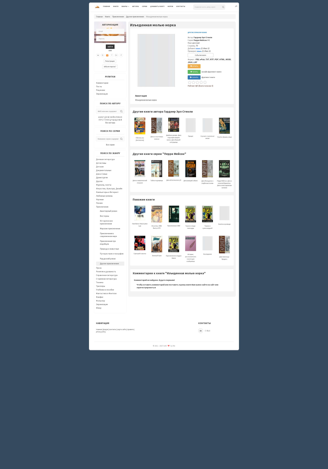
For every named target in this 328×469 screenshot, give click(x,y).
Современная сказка (159, 386)
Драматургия (102, 177)
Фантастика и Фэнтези (106, 293)
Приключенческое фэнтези (163, 351)
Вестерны (104, 216)
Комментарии (102, 83)
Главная (106, 6)
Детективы (101, 163)
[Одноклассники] (107, 55)
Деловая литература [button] (131, 13)
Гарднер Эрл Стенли (203, 37)
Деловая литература (159, 13)
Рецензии (100, 90)
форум (105, 329)
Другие (99, 181)
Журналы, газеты (103, 185)
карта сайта (121, 329)
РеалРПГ (154, 357)
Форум (170, 6)
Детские (100, 166)
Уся (152, 420)
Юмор (98, 308)
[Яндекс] (112, 55)
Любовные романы (104, 196)
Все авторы (110, 122)
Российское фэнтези (160, 363)
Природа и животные (109, 249)
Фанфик (99, 297)
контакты (112, 329)
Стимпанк (155, 397)
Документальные (103, 170)
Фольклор (100, 301)
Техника (99, 282)
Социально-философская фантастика (167, 391)
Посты (99, 86)
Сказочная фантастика (161, 369)
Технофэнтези (157, 409)
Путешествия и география (112, 253)
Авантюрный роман (108, 211)
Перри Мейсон (200, 40)
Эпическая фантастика (161, 437)
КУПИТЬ (195, 66)
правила (130, 329)
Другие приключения (135, 16)
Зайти (110, 46)
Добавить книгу (157, 6)
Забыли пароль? (110, 67)
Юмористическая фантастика (164, 460)
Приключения (118, 16)
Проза (99, 268)
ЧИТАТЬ (195, 72)
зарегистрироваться (146, 287)
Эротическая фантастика (162, 449)
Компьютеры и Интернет (107, 192)
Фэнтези (154, 426)
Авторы (135, 6)
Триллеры (100, 286)
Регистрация (110, 61)
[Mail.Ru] (103, 55)
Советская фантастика (161, 380)
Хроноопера (156, 431)
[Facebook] (121, 55)
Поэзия (99, 203)
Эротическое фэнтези (160, 454)
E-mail (207, 330)
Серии (144, 6)
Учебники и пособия (105, 289)
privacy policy (101, 332)
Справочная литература (107, 275)
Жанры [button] (124, 6)
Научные (100, 199)
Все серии (110, 144)
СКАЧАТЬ (195, 77)
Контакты (180, 6)
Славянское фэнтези (160, 374)
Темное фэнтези (158, 403)
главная (99, 329)
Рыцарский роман (108, 258)
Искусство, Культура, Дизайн (109, 188)
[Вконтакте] (98, 55)
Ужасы (153, 414)
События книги (200, 55)
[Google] (116, 55)
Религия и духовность (106, 271)
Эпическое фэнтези (159, 443)
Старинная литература (106, 279)
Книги (116, 6)
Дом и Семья (101, 174)
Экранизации (102, 94)
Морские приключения (110, 228)
